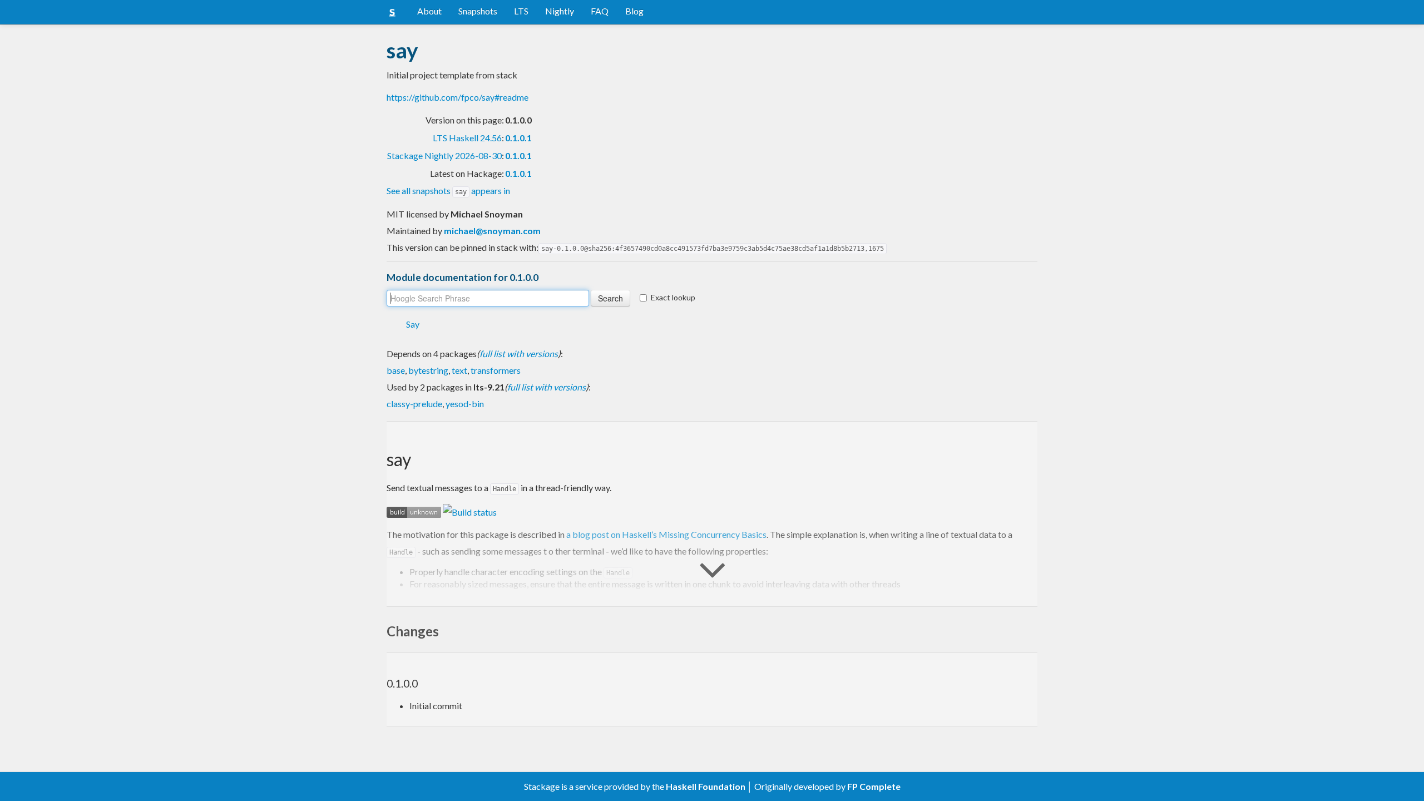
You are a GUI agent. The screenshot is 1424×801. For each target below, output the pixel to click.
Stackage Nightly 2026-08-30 (444, 155)
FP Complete (874, 786)
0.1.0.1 (518, 137)
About (429, 11)
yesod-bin (465, 403)
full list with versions (518, 353)
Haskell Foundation (705, 786)
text (459, 370)
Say (412, 324)
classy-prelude (414, 403)
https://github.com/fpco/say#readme (457, 97)
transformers (496, 370)
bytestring (428, 370)
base (396, 370)
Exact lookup (673, 297)
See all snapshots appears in (448, 190)
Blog (634, 11)
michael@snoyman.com (492, 230)
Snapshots (477, 11)
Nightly (559, 11)
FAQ (600, 11)
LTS (521, 11)
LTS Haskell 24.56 (467, 137)
